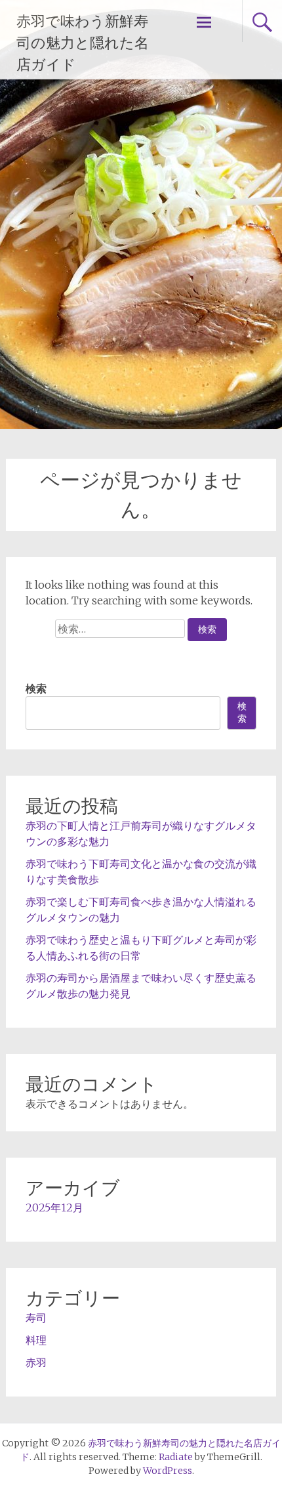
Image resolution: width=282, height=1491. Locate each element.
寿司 (36, 1317)
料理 (36, 1340)
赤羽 (36, 1362)
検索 (36, 688)
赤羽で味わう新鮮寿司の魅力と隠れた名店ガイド (82, 43)
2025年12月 (54, 1207)
